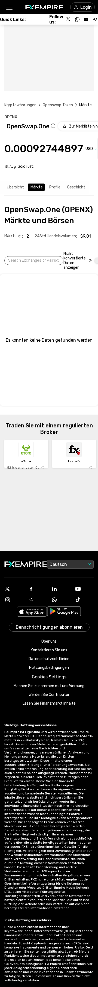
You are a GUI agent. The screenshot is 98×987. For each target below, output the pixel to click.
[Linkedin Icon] (60, 589)
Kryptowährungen (20, 105)
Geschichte (77, 187)
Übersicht (15, 187)
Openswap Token (58, 105)
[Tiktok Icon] (84, 599)
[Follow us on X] (68, 19)
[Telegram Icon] (37, 599)
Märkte (36, 187)
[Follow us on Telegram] (94, 19)
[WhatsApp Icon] (60, 599)
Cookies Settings (49, 676)
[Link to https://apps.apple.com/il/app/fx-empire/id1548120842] (32, 612)
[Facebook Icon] (37, 589)
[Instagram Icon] (13, 599)
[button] (9, 7)
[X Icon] (13, 589)
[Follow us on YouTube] (86, 19)
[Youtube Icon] (84, 589)
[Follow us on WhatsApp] (77, 19)
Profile (54, 187)
